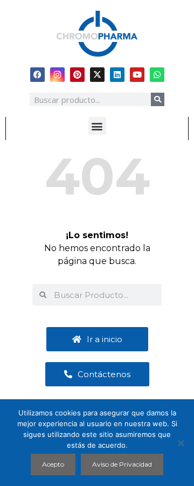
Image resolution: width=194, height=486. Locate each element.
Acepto (53, 464)
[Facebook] (37, 74)
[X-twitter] (97, 74)
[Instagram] (57, 74)
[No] (180, 443)
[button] (97, 126)
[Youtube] (137, 74)
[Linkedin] (117, 74)
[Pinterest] (77, 74)
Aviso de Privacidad (122, 464)
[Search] (157, 99)
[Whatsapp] (157, 74)
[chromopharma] (97, 34)
